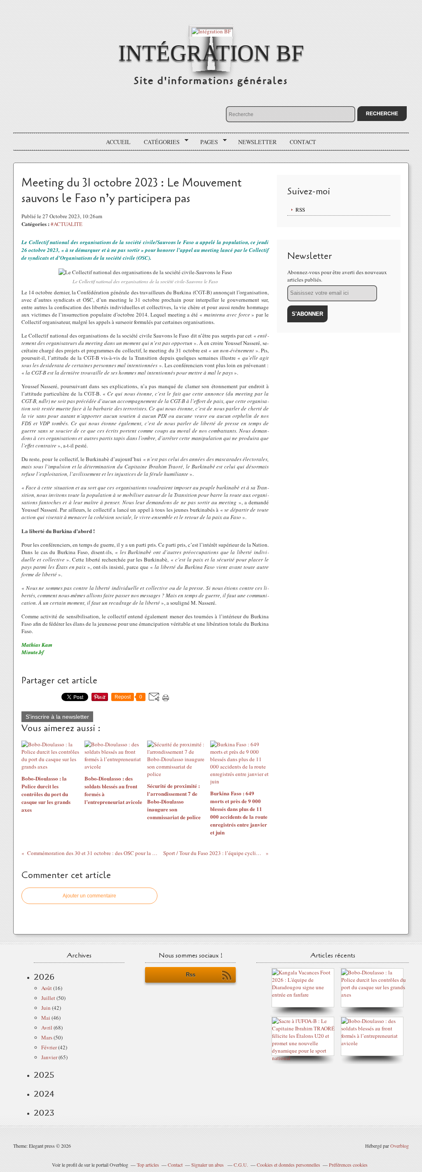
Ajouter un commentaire (89, 896)
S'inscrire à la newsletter (57, 716)
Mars (46, 1037)
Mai (45, 1017)
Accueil (118, 142)
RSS (300, 209)
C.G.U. (241, 1164)
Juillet (48, 998)
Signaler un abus (208, 1164)
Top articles (148, 1164)
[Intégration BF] (211, 31)
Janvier (49, 1057)
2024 (44, 1094)
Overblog (399, 1145)
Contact (303, 142)
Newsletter (257, 142)
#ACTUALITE (66, 224)
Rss (190, 975)
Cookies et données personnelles (288, 1164)
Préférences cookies (348, 1164)
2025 (44, 1075)
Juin (46, 1007)
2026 (44, 977)
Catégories (159, 142)
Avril (46, 1027)
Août (46, 988)
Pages (206, 142)
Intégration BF (211, 52)
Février (49, 1047)
